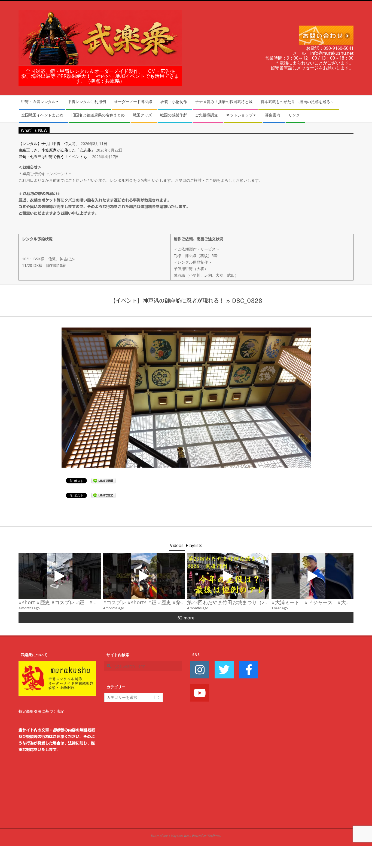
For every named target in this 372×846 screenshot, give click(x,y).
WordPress (213, 835)
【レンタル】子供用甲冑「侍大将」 (49, 143)
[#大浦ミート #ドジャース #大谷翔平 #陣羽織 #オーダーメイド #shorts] (313, 576)
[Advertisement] (314, 733)
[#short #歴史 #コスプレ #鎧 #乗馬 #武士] (60, 576)
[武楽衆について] (57, 663)
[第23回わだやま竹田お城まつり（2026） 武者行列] (228, 576)
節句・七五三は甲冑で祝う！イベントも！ (55, 156)
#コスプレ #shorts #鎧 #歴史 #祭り (144, 602)
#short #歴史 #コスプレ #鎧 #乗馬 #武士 (68, 602)
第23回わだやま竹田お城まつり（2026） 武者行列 (245, 602)
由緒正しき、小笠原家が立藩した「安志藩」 (57, 150)
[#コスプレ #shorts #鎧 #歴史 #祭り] (144, 576)
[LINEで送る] (103, 480)
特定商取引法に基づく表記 (41, 711)
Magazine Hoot (180, 835)
